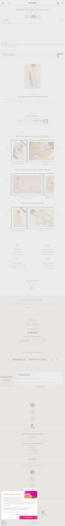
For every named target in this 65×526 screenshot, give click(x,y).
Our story (32, 436)
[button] (3, 523)
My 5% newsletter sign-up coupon (32, 465)
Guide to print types (32, 446)
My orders (32, 461)
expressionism (40, 99)
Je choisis (10, 517)
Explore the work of (30, 120)
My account (32, 463)
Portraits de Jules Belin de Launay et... (52, 198)
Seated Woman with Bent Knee (18, 164)
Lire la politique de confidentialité (10, 512)
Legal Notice (33, 519)
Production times (32, 450)
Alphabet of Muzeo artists (32, 300)
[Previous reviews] (16, 378)
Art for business (32, 438)
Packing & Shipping (32, 452)
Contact (33, 521)
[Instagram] (31, 333)
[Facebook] (29, 333)
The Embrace (45, 164)
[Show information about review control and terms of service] (13, 383)
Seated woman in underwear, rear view (18, 231)
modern (21, 99)
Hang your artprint (32, 454)
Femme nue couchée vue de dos (27, 198)
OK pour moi (28, 517)
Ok (44, 341)
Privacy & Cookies (33, 523)
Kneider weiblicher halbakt (43, 231)
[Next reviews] (63, 378)
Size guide (32, 448)
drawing (12, 99)
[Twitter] (36, 333)
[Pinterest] (33, 333)
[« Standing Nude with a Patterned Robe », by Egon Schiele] (32, 286)
